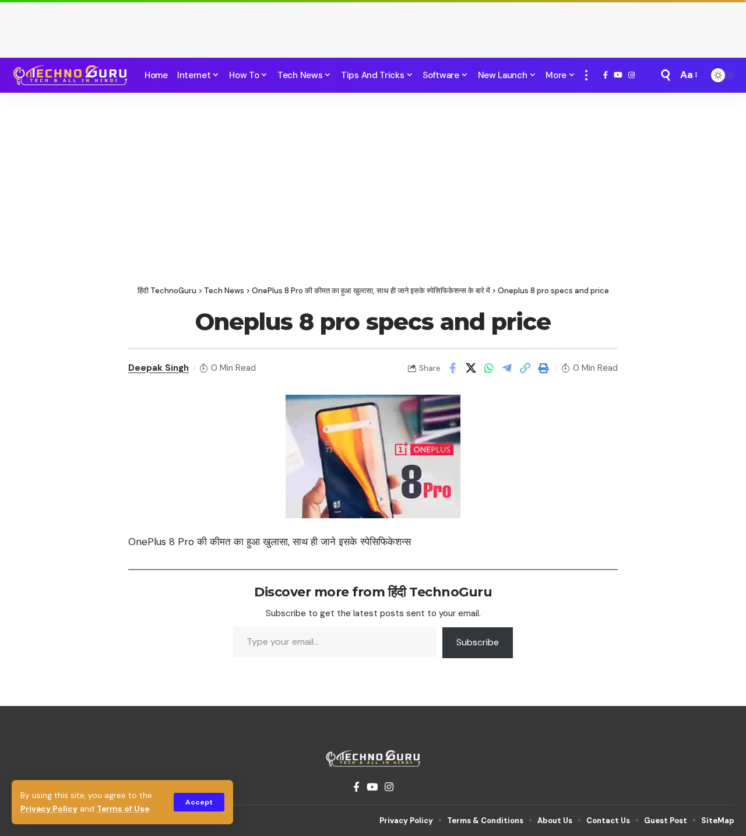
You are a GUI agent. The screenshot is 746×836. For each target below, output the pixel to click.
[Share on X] (471, 368)
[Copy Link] (525, 368)
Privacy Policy (49, 809)
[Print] (543, 368)
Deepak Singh (158, 368)
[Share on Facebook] (453, 368)
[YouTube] (618, 75)
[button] (199, 802)
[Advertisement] (373, 26)
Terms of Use (123, 809)
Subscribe (477, 642)
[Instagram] (631, 75)
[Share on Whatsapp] (489, 368)
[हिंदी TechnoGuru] (70, 75)
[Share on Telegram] (507, 368)
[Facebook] (605, 75)
